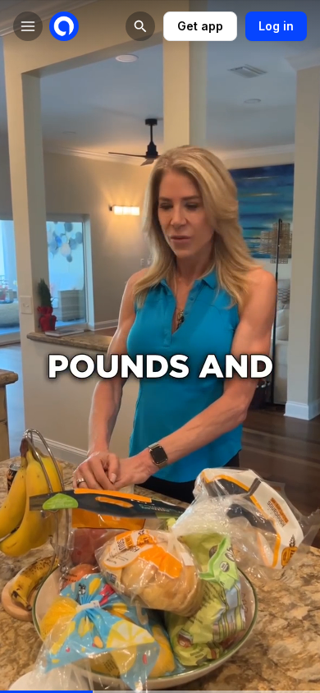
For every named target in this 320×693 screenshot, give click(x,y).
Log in (276, 26)
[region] (160, 692)
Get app (200, 26)
